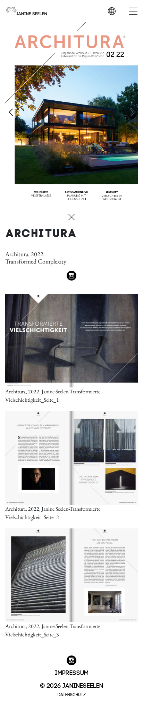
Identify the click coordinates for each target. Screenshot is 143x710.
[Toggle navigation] (125, 11)
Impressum (72, 672)
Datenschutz (72, 694)
